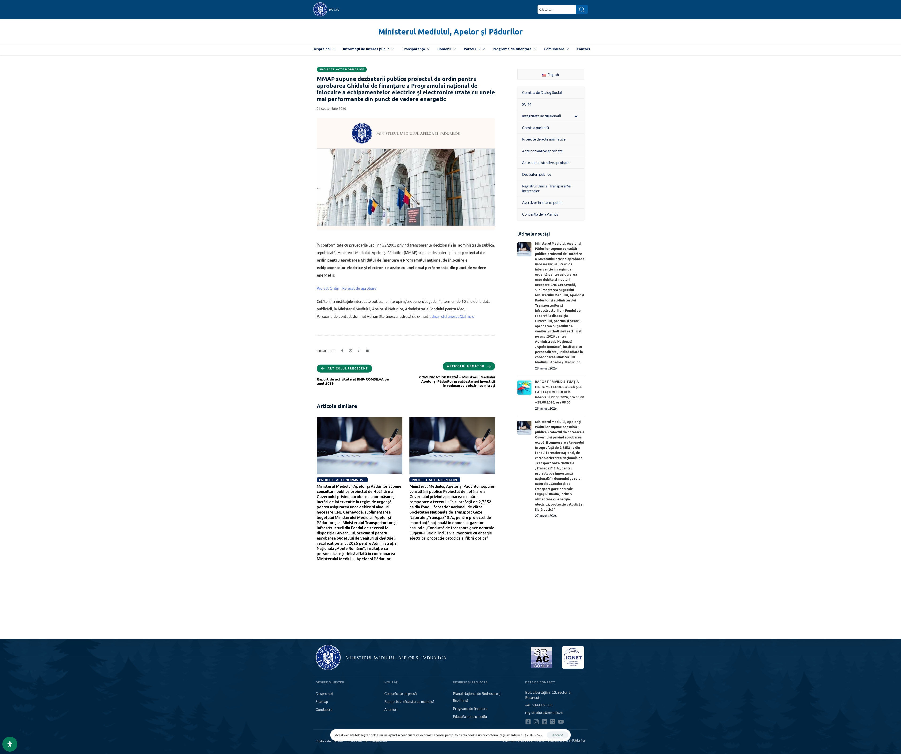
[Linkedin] (544, 722)
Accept (557, 735)
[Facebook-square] (528, 722)
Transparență (413, 49)
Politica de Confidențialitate (367, 741)
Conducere (324, 709)
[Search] (582, 9)
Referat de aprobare (359, 288)
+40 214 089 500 (539, 705)
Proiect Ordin (328, 288)
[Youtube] (561, 722)
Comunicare (554, 49)
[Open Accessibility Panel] (9, 744)
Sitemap (322, 701)
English (553, 74)
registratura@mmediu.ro (544, 712)
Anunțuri (390, 709)
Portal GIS (472, 49)
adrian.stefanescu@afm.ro (451, 316)
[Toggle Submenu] (576, 116)
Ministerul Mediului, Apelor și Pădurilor (450, 31)
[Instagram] (536, 722)
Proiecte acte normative (341, 69)
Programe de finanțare (512, 49)
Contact (583, 49)
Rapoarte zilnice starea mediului (409, 701)
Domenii (444, 49)
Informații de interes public (366, 49)
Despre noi (322, 49)
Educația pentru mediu (470, 716)
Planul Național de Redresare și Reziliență (477, 697)
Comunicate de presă (400, 693)
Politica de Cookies (330, 741)
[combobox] (557, 9)
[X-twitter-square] (553, 722)
